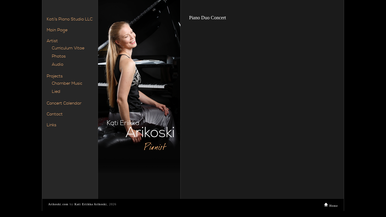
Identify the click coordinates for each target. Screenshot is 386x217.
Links (51, 125)
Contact (55, 114)
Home (333, 205)
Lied (56, 91)
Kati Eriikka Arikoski (90, 204)
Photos (59, 56)
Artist (52, 41)
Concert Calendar (64, 103)
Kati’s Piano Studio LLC (70, 19)
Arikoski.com (58, 204)
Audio (57, 64)
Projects (55, 76)
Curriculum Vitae (68, 48)
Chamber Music (67, 83)
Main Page (57, 30)
